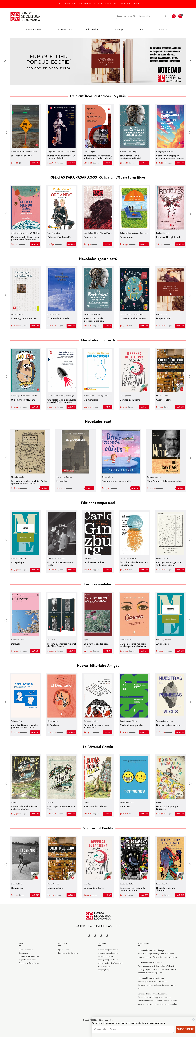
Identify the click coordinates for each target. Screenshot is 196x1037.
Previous (5, 61)
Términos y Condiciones (29, 963)
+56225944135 (104, 967)
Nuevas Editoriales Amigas (98, 666)
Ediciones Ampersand (98, 503)
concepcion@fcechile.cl (108, 960)
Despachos (23, 953)
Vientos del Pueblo (98, 828)
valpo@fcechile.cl (105, 957)
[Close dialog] (193, 1019)
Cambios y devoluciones (29, 957)
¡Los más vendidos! (98, 584)
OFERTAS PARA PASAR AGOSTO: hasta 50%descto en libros (98, 178)
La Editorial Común (98, 747)
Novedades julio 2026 (98, 340)
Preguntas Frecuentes (28, 960)
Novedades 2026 (98, 422)
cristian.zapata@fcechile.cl (109, 953)
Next (190, 61)
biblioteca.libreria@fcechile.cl (110, 963)
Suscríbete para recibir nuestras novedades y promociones (128, 1023)
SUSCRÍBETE (185, 1029)
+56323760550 (104, 970)
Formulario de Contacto (68, 953)
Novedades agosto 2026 (98, 259)
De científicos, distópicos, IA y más (98, 96)
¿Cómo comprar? (26, 950)
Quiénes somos (64, 950)
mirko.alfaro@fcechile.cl (108, 950)
